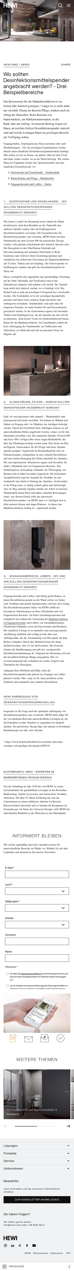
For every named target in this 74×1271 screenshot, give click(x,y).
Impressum (56, 1253)
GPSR (27, 1253)
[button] (6, 1126)
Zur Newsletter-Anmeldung (37, 1199)
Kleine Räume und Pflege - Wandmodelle (32, 178)
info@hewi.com (12, 1225)
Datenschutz (40, 1253)
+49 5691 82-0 (36, 1225)
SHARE (65, 64)
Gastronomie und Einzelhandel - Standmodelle (35, 172)
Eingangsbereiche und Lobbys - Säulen (31, 184)
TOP (68, 1253)
